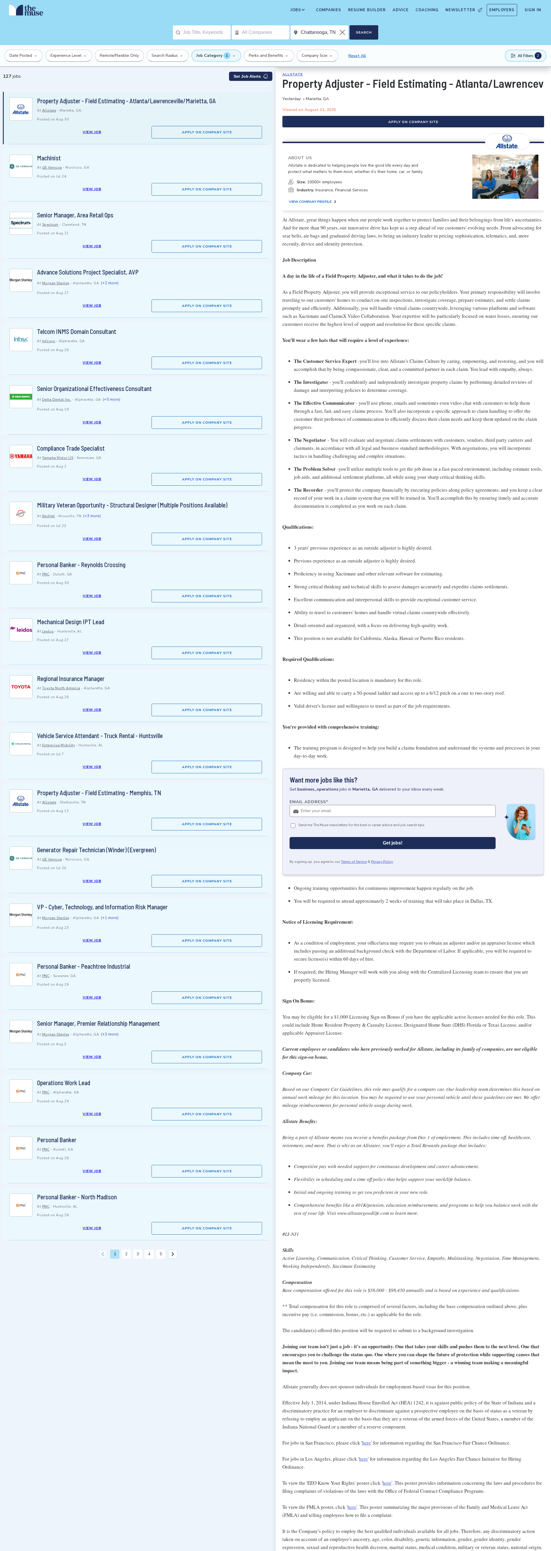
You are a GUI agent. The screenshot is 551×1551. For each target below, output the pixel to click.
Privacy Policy (382, 862)
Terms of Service (354, 862)
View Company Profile (310, 202)
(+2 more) (110, 283)
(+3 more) (92, 516)
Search (364, 32)
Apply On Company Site (207, 132)
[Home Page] (26, 11)
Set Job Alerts (247, 76)
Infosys (48, 341)
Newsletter (460, 10)
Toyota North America (61, 688)
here (366, 1442)
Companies (328, 10)
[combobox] (206, 32)
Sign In (533, 10)
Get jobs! (392, 843)
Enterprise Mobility (58, 745)
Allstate (49, 110)
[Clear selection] (343, 32)
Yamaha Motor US (57, 458)
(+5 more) (111, 399)
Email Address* (309, 802)
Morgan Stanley (55, 283)
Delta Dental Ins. (56, 399)
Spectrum (50, 224)
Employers (502, 10)
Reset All (357, 56)
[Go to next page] (172, 1254)
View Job (92, 132)
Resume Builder (367, 10)
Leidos (48, 631)
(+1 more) (110, 918)
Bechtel (48, 516)
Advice (401, 10)
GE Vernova (52, 167)
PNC (46, 574)
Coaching (427, 10)
